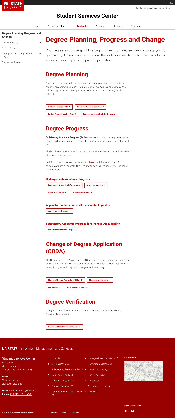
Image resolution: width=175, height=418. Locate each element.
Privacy (64, 412)
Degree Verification (11, 62)
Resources (136, 26)
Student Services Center (87, 15)
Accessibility (54, 412)
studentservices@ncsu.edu (22, 390)
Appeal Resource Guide (92, 162)
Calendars (101, 26)
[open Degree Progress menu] (40, 48)
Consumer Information (99, 386)
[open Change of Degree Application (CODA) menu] (40, 53)
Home (37, 26)
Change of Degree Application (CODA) (17, 55)
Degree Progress (10, 48)
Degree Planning (10, 42)
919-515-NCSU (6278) (21, 394)
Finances (118, 26)
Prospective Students (58, 26)
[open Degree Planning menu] (40, 42)
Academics (82, 26)
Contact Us (93, 380)
